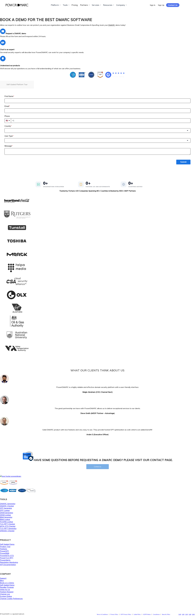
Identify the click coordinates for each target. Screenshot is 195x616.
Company (120, 5)
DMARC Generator (7, 503)
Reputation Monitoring (9, 562)
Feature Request (6, 592)
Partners (84, 5)
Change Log (5, 594)
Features (3, 549)
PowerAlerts (5, 560)
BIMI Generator (6, 517)
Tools (65, 5)
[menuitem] (102, 614)
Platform (55, 5)
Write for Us (5, 589)
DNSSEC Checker (7, 531)
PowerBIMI (4, 553)
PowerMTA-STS (7, 555)
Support (3, 578)
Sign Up (161, 5)
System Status (6, 596)
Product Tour (5, 546)
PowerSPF (4, 551)
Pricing (75, 5)
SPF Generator (6, 508)
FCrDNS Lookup (6, 522)
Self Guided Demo (7, 544)
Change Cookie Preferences (11, 598)
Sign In (152, 5)
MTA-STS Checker (7, 526)
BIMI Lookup (5, 519)
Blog (2, 580)
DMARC (111, 25)
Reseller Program (7, 587)
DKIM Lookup (5, 515)
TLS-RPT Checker (7, 524)
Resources (107, 5)
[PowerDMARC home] (17, 5)
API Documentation (8, 564)
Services (95, 5)
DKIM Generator (6, 513)
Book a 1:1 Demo (7, 583)
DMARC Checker (7, 506)
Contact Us (172, 5)
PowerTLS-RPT (6, 558)
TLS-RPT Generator (8, 528)
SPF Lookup (5, 510)
